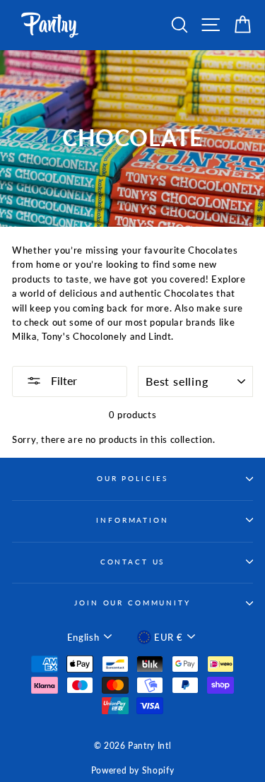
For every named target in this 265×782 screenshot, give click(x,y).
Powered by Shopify (132, 770)
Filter (62, 380)
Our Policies (132, 478)
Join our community (132, 603)
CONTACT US (132, 562)
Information (132, 520)
